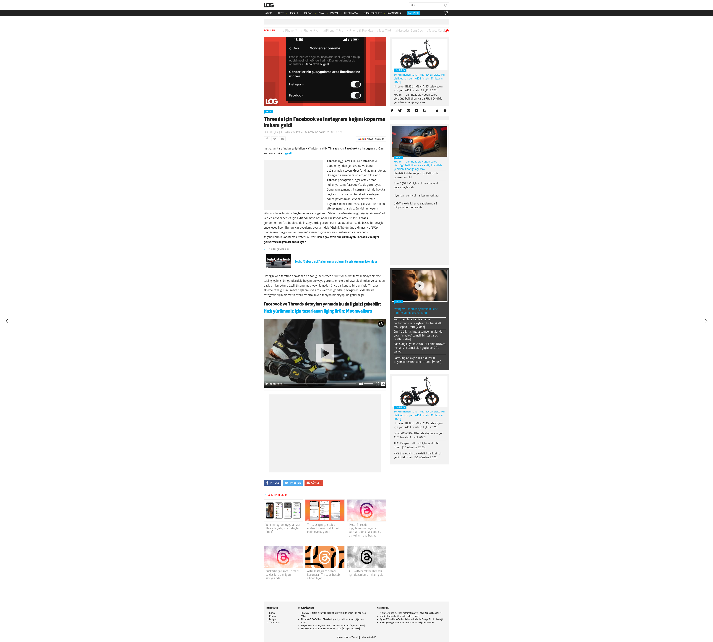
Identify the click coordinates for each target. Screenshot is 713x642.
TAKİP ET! (413, 13)
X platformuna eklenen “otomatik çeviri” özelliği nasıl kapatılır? (410, 613)
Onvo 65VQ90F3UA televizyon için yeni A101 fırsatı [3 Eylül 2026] (419, 435)
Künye (272, 613)
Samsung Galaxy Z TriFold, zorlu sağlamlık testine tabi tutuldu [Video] (417, 360)
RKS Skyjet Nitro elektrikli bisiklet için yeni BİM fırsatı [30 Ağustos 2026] (418, 455)
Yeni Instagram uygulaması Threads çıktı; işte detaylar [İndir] (283, 529)
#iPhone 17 (289, 30)
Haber (268, 111)
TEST (281, 13)
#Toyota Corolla (437, 30)
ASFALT (294, 13)
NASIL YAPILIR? (373, 13)
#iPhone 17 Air (310, 30)
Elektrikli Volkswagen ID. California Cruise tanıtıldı (416, 175)
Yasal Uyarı (274, 623)
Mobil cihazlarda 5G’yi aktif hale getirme (399, 616)
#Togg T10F (384, 30)
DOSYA (334, 13)
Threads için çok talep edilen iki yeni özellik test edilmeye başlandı (323, 529)
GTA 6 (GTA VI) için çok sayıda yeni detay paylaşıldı (416, 185)
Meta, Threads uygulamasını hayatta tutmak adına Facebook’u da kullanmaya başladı (365, 530)
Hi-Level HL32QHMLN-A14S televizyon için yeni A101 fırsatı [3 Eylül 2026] (418, 88)
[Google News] (371, 139)
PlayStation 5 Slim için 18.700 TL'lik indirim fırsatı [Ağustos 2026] (333, 626)
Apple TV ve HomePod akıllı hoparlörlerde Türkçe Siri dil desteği (411, 619)
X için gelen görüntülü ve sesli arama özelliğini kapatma (407, 623)
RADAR (308, 13)
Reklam (272, 616)
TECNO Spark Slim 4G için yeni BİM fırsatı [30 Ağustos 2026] (416, 445)
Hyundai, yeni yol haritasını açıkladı (416, 195)
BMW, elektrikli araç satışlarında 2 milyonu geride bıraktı (415, 205)
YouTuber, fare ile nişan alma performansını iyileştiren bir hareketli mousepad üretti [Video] (418, 323)
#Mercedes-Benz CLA (409, 30)
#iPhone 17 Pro (333, 30)
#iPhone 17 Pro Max (360, 30)
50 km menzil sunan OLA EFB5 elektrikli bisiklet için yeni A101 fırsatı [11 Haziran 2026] (419, 78)
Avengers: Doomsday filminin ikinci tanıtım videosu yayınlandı (416, 311)
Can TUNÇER (271, 132)
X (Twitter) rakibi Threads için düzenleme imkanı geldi (366, 573)
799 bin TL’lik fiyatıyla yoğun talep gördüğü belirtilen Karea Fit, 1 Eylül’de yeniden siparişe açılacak (418, 98)
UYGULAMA (351, 13)
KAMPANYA (394, 13)
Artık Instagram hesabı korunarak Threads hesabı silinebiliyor (324, 575)
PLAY (321, 13)
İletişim (272, 619)
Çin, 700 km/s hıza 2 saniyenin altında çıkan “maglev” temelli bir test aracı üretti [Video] (418, 335)
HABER (268, 13)
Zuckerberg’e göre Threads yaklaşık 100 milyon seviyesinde (282, 575)
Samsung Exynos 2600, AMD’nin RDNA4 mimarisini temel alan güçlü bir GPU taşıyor (420, 348)
